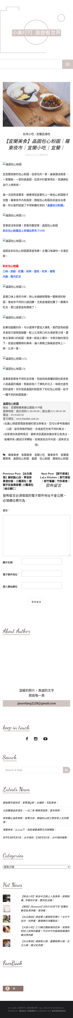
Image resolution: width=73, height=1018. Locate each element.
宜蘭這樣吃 (43, 134)
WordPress (59, 1010)
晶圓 (34, 458)
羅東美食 (13, 454)
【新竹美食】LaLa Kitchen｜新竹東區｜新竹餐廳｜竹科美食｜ (55, 477)
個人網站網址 (10, 586)
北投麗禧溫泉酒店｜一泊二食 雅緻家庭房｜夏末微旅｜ (32, 810)
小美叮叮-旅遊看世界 (36, 33)
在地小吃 (28, 134)
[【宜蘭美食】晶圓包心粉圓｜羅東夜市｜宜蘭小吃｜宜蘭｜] (36, 104)
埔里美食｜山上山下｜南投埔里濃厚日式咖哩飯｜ (29, 829)
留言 (6, 510)
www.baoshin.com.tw (27, 418)
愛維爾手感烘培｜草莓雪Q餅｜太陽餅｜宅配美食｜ (30, 802)
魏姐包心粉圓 (60, 458)
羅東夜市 (53, 454)
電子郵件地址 (11, 574)
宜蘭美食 (26, 454)
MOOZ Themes (27, 1010)
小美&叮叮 (43, 155)
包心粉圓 (44, 458)
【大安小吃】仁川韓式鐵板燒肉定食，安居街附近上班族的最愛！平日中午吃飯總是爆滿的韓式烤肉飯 (45, 931)
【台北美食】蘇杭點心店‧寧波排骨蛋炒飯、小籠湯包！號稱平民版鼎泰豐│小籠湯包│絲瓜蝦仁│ (18, 481)
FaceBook (12, 963)
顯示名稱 (8, 562)
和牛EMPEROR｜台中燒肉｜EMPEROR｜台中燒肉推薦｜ (36, 837)
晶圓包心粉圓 (50, 225)
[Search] (66, 770)
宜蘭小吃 (39, 454)
